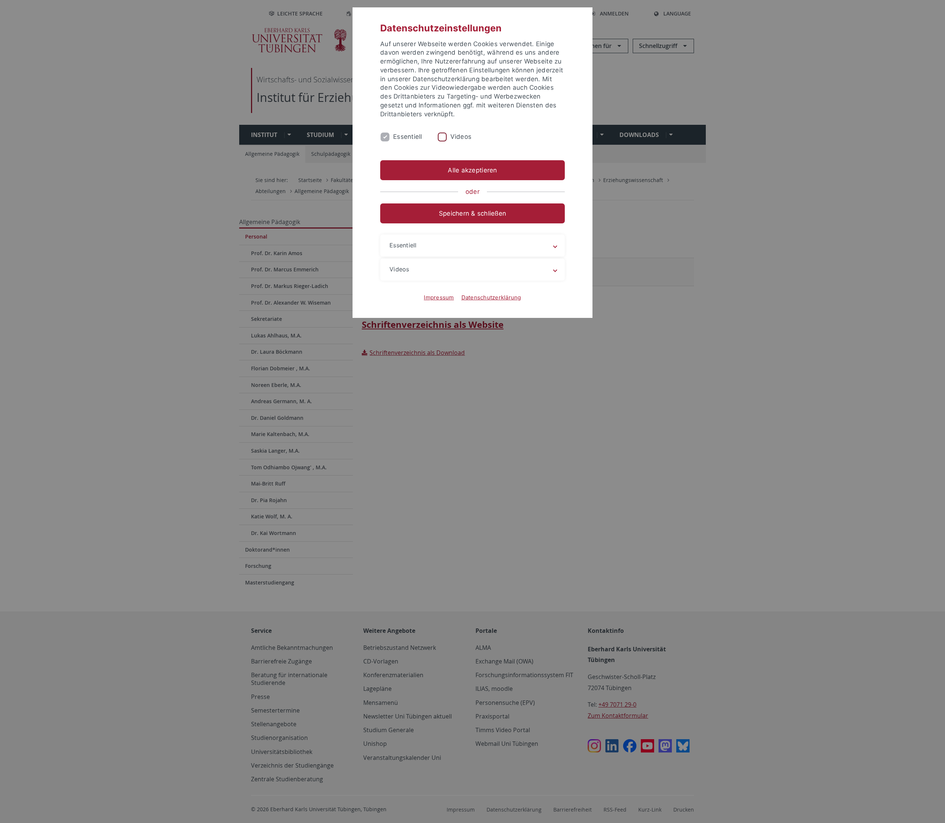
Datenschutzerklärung (491, 297)
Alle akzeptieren (472, 170)
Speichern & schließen (472, 213)
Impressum (439, 297)
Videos (461, 136)
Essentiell (407, 136)
